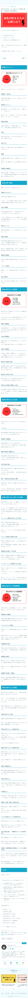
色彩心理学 (14, 6)
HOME (2, 993)
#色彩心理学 (9, 938)
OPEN (23, 58)
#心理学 (3, 938)
